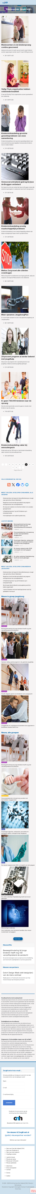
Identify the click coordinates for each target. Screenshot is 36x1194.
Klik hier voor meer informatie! (18, 1140)
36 (19, 464)
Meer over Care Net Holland (13, 1148)
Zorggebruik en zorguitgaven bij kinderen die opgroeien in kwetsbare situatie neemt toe (17, 726)
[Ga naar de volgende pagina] (19, 467)
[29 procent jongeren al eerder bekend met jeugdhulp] (15, 341)
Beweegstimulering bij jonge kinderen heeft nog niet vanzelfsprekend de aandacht (16, 629)
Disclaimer (5, 1187)
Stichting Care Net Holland (17, 1183)
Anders (3, 829)
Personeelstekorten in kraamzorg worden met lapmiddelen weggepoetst (14, 799)
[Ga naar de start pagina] (2, 464)
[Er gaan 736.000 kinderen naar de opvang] (15, 385)
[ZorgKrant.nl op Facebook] (18, 484)
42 (16, 467)
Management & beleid (7, 894)
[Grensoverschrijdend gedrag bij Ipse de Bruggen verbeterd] (15, 166)
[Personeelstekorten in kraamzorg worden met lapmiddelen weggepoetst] (15, 781)
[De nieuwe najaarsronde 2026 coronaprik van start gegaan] (15, 848)
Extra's (8, 1172)
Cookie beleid (30, 1187)
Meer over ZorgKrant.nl (12, 1150)
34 (12, 464)
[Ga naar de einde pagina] (23, 467)
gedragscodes (20, 1056)
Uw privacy (18, 1189)
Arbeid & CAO (4, 796)
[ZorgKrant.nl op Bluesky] (23, 484)
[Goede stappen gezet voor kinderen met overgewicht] (15, 677)
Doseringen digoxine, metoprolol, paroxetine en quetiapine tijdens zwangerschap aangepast (15, 832)
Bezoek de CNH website (13, 1123)
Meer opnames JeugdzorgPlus (14, 315)
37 (22, 464)
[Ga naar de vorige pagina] (6, 464)
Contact (8, 1169)
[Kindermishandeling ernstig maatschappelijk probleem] (15, 210)
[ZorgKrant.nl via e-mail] (27, 484)
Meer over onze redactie (12, 1152)
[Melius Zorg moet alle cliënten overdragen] (15, 255)
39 (29, 464)
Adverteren (9, 1166)
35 (16, 464)
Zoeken (8, 1176)
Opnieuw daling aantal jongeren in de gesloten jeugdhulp (17, 662)
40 (33, 464)
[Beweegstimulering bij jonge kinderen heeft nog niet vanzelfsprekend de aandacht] (15, 611)
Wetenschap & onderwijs (8, 928)
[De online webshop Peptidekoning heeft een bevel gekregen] (15, 880)
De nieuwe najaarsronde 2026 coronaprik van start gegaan (18, 865)
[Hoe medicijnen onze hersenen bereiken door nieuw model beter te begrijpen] (15, 913)
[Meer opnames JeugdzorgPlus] (15, 299)
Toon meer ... (18, 939)
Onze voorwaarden (11, 1167)
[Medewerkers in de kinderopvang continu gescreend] (15, 29)
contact (15, 1058)
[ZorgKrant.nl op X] (13, 484)
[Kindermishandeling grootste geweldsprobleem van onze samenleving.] (15, 118)
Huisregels (18, 1187)
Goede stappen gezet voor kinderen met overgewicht (16, 694)
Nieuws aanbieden (11, 1163)
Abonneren (9, 1102)
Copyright (11, 1187)
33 (9, 464)
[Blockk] (5, 2)
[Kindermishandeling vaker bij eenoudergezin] (15, 429)
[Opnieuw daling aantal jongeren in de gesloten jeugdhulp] (15, 645)
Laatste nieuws (10, 1157)
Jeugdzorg (4, 626)
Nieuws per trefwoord (12, 1161)
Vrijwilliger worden (11, 1154)
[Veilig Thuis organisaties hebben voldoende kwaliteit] (15, 73)
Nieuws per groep (11, 1159)
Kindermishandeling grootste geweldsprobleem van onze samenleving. (14, 135)
